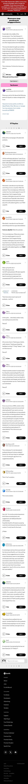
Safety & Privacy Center (8, 766)
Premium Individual (9, 733)
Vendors (6, 708)
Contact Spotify (8, 725)
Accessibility (11, 773)
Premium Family (8, 739)
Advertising (7, 701)
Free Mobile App (8, 722)
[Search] (18, 14)
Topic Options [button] (13, 81)
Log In (21, 14)
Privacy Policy (6, 768)
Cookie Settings (7, 771)
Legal (5, 763)
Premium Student (8, 743)
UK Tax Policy (6, 778)
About (5, 681)
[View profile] (3, 29)
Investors (6, 705)
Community (8, 14)
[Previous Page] (6, 128)
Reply (21, 74)
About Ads (6, 773)
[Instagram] (5, 752)
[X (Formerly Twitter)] (10, 752)
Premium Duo (7, 736)
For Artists (6, 695)
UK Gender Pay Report (8, 780)
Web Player (7, 719)
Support (6, 715)
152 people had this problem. (10, 77)
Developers (7, 698)
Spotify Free (7, 746)
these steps (17, 9)
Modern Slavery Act (7, 776)
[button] (25, 29)
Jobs (5, 684)
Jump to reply (5, 114)
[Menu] (25, 14)
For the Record (8, 687)
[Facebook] (15, 752)
